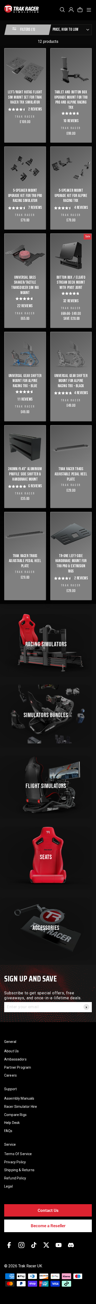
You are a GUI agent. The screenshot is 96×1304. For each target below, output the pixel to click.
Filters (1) (27, 29)
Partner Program (17, 1067)
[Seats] (48, 856)
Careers (10, 1075)
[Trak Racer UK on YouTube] (59, 1248)
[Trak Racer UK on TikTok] (34, 1248)
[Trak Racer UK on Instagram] (21, 1248)
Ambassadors (15, 1059)
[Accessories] (48, 926)
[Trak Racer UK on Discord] (71, 1248)
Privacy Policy (15, 1162)
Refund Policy (15, 1178)
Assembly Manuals (19, 1098)
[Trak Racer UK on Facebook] (9, 1248)
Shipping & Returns (19, 1170)
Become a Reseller (48, 1225)
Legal (8, 1186)
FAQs (8, 1131)
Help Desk (12, 1123)
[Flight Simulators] (48, 785)
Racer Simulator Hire (20, 1107)
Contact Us (48, 1210)
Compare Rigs (15, 1115)
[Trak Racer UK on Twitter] (46, 1248)
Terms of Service (18, 1154)
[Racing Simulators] (48, 643)
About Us (11, 1051)
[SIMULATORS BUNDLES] (48, 714)
